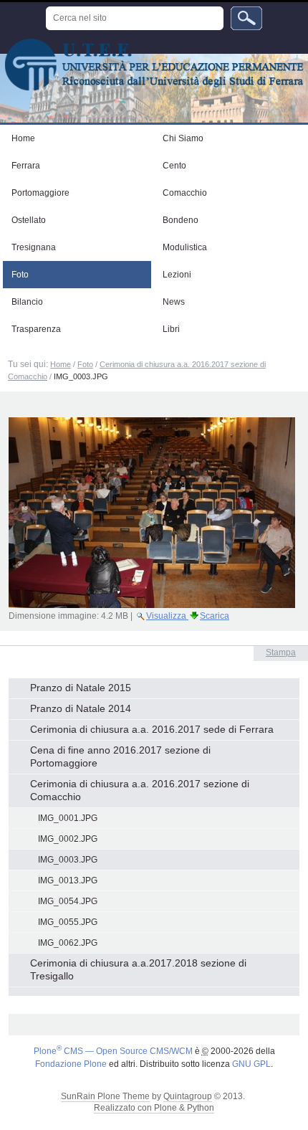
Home (60, 364)
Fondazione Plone (71, 1064)
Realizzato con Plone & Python (154, 1108)
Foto (85, 364)
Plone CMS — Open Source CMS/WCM (113, 1051)
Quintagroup (187, 1096)
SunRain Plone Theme (105, 1096)
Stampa (281, 652)
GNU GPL (251, 1064)
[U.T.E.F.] (154, 65)
